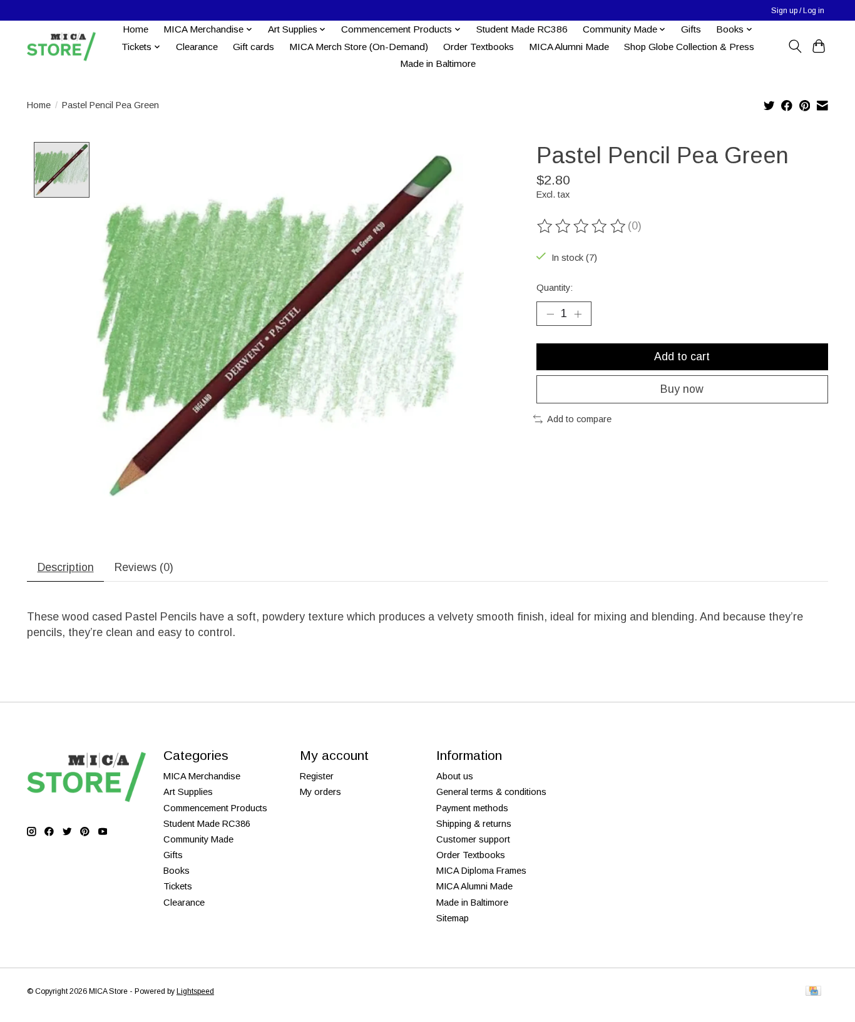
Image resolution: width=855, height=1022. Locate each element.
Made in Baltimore (438, 63)
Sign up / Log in (797, 10)
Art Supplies (188, 792)
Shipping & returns (473, 824)
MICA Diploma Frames (481, 871)
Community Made (198, 839)
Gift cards (253, 46)
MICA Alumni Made (569, 46)
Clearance (197, 46)
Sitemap (452, 918)
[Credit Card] (813, 992)
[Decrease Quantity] (550, 314)
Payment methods (472, 808)
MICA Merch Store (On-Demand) (358, 46)
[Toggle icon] (795, 46)
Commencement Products (215, 808)
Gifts (691, 29)
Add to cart (682, 356)
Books (176, 871)
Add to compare (579, 419)
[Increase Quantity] (577, 314)
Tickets (177, 886)
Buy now (682, 389)
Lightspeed (195, 991)
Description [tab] (66, 567)
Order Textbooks (478, 46)
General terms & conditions (491, 792)
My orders (320, 792)
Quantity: (554, 288)
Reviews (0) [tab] (144, 567)
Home (135, 29)
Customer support (473, 839)
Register (317, 776)
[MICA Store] (61, 46)
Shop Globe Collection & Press (689, 46)
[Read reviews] (582, 226)
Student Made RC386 (522, 29)
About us (454, 776)
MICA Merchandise (201, 776)
